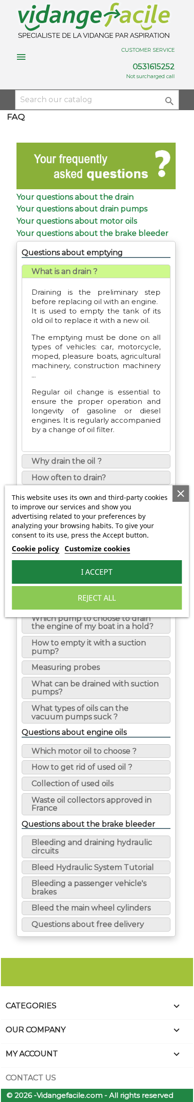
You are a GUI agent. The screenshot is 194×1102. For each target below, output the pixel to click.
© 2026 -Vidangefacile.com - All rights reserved (90, 1095)
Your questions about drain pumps (81, 208)
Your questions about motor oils (76, 221)
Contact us (31, 1077)
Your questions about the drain (75, 197)
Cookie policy (35, 548)
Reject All (97, 598)
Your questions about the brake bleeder (92, 233)
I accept (97, 572)
